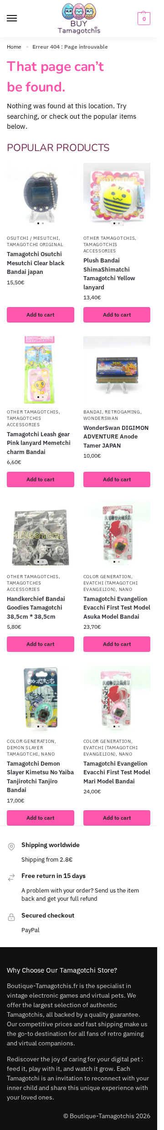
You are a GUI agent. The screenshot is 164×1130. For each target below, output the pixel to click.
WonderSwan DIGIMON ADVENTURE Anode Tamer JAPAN (116, 436)
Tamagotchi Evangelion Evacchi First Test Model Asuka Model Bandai (116, 607)
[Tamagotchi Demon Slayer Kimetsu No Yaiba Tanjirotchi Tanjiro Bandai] (40, 699)
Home (14, 46)
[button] (142, 18)
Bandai (92, 412)
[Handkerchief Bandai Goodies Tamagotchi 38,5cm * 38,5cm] (40, 534)
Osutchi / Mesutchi (33, 238)
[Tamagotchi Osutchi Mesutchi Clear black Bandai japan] (40, 196)
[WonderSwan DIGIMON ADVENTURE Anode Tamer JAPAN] (117, 370)
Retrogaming (122, 412)
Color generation (107, 577)
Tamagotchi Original (35, 244)
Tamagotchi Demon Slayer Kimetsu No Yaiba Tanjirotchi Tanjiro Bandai (40, 777)
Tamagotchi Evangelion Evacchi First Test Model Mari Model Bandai (116, 772)
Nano (126, 589)
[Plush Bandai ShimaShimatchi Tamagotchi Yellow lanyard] (117, 196)
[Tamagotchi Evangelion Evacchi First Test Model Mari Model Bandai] (117, 699)
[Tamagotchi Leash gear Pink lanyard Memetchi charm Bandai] (40, 370)
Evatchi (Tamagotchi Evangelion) (110, 586)
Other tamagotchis (109, 238)
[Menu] (20, 18)
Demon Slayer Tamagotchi (25, 751)
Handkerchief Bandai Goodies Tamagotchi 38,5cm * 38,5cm (36, 607)
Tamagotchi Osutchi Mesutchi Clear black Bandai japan (35, 263)
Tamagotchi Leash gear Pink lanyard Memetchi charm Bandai (39, 443)
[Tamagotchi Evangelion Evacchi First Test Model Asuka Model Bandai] (117, 534)
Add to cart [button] (40, 314)
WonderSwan (100, 418)
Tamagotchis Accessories (100, 248)
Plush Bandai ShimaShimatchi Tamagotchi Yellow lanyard (109, 274)
